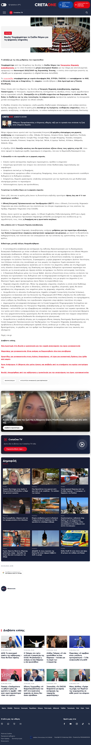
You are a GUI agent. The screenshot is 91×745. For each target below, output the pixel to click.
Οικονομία (24, 708)
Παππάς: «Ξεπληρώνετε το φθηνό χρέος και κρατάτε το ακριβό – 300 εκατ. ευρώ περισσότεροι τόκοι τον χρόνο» (11, 691)
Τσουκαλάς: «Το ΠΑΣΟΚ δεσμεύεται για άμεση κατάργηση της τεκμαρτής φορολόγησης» (56, 691)
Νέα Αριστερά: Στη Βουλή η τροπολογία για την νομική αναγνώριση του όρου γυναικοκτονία (40, 346)
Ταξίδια (63, 708)
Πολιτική (8, 33)
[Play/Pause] (45, 411)
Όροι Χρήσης (5, 738)
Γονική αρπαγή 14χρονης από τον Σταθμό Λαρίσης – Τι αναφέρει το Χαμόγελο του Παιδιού (73, 491)
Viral (77, 708)
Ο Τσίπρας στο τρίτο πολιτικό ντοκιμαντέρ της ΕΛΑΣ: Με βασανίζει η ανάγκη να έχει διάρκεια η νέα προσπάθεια (34, 657)
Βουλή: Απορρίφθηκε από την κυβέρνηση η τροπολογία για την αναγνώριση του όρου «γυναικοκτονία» (45, 372)
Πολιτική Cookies (6, 733)
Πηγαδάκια (32, 708)
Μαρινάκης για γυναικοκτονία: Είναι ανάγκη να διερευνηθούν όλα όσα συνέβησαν (36, 351)
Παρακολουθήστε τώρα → (15, 449)
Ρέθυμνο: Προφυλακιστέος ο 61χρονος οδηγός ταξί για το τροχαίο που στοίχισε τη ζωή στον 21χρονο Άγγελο (49, 124)
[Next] (86, 411)
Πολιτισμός (47, 708)
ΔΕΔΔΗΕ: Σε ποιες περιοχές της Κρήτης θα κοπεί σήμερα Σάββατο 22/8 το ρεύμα (44, 553)
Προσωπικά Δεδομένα (8, 736)
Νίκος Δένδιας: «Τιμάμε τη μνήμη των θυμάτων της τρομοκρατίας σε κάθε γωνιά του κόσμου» (79, 690)
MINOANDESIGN (85, 737)
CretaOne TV (18, 12)
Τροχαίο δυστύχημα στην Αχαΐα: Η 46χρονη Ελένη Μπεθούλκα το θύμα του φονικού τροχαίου (15, 491)
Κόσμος (40, 708)
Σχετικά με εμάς (17, 738)
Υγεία (87, 708)
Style (82, 708)
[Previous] (5, 411)
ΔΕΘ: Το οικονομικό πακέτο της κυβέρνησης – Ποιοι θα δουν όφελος (11, 655)
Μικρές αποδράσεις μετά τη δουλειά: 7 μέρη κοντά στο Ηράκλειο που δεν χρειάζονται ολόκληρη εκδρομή (45, 520)
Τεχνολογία (71, 708)
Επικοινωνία (5, 741)
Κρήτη (4, 708)
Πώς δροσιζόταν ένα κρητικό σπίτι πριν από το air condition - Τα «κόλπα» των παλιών (45, 491)
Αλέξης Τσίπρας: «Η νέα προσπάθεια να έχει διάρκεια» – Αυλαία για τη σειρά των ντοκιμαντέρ (56, 657)
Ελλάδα (10, 708)
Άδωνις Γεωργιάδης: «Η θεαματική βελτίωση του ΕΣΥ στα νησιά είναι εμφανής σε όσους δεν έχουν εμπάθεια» (33, 691)
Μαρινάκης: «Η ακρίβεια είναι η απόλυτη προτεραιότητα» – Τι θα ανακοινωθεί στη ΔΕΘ (79, 656)
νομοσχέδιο (8, 78)
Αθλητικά (56, 708)
